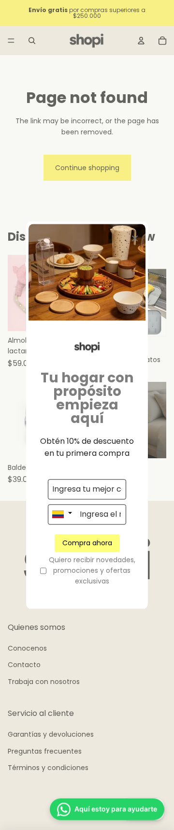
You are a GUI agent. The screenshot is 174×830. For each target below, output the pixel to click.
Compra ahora (87, 543)
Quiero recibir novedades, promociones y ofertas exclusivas (92, 570)
